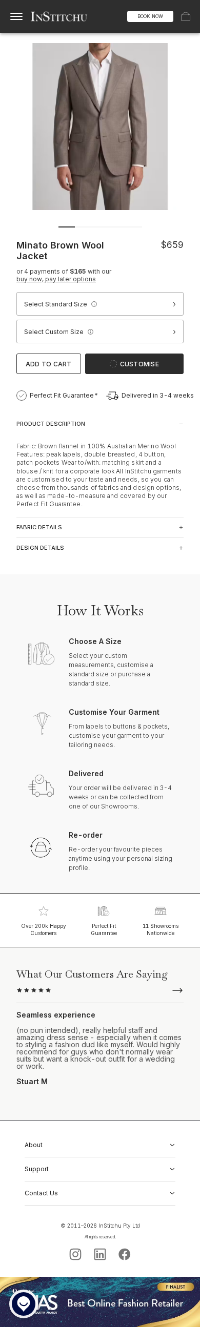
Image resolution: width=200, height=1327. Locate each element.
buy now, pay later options (56, 279)
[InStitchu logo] (59, 16)
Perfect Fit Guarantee (104, 929)
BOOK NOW (150, 16)
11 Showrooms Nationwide (160, 929)
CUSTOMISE (139, 364)
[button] (93, 303)
